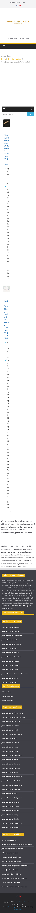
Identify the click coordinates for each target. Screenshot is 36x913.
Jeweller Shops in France (10, 760)
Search (30, 114)
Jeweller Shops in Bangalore (11, 627)
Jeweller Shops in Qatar (10, 738)
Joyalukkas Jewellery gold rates (12, 849)
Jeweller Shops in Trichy (10, 678)
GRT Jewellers (6, 692)
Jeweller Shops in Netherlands (12, 777)
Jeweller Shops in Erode (10, 640)
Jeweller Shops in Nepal (10, 772)
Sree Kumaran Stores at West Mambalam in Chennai (6, 149)
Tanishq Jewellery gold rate (11, 882)
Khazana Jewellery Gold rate (11, 857)
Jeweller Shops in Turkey (10, 815)
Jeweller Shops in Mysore (10, 665)
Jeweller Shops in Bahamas (11, 789)
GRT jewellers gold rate (9, 840)
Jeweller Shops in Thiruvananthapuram (15, 674)
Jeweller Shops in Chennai (10, 631)
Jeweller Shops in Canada (10, 726)
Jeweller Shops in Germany (11, 764)
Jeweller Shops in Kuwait (10, 751)
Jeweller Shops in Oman (10, 747)
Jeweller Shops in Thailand (11, 811)
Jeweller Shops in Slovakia (10, 819)
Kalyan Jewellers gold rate (10, 853)
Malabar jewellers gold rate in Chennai (15, 866)
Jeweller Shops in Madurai (10, 653)
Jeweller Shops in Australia (11, 721)
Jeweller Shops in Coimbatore (12, 636)
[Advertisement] (18, 82)
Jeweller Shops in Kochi (9, 648)
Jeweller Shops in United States (12, 713)
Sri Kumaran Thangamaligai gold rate (14, 878)
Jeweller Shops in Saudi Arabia (12, 734)
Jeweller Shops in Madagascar (12, 798)
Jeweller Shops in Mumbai (10, 661)
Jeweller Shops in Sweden (10, 827)
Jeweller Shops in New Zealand (12, 781)
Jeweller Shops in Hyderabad (11, 644)
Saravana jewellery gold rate (11, 874)
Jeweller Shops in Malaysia (11, 768)
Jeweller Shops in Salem (10, 669)
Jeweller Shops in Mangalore (11, 657)
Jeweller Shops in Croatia (10, 806)
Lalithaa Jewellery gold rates (11, 861)
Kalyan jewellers (7, 696)
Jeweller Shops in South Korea (12, 785)
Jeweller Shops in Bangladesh (12, 755)
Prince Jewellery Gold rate (10, 870)
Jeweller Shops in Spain (9, 794)
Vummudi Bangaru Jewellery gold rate (14, 887)
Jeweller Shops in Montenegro (12, 823)
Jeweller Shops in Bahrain (10, 743)
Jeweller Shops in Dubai (10, 730)
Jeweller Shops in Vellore (10, 682)
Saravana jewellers (8, 700)
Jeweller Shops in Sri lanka (11, 802)
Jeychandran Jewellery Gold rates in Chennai (17, 844)
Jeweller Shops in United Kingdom (13, 717)
